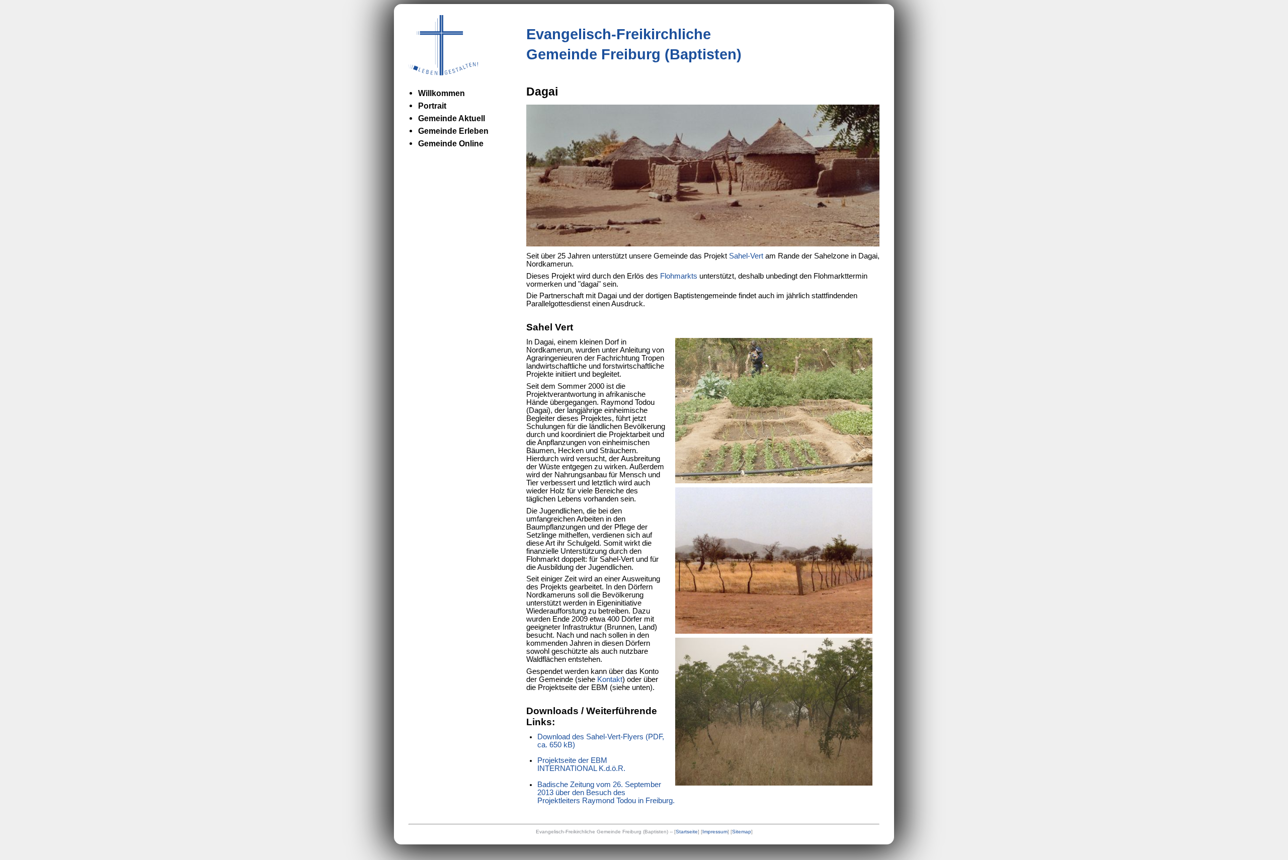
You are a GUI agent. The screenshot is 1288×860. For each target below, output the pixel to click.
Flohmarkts (678, 276)
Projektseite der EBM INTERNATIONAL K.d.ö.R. (581, 764)
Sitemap (741, 831)
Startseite (687, 831)
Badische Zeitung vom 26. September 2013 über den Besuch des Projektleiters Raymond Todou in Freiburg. (606, 793)
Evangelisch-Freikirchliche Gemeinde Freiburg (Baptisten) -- (605, 831)
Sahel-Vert (746, 256)
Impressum (715, 831)
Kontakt (609, 679)
